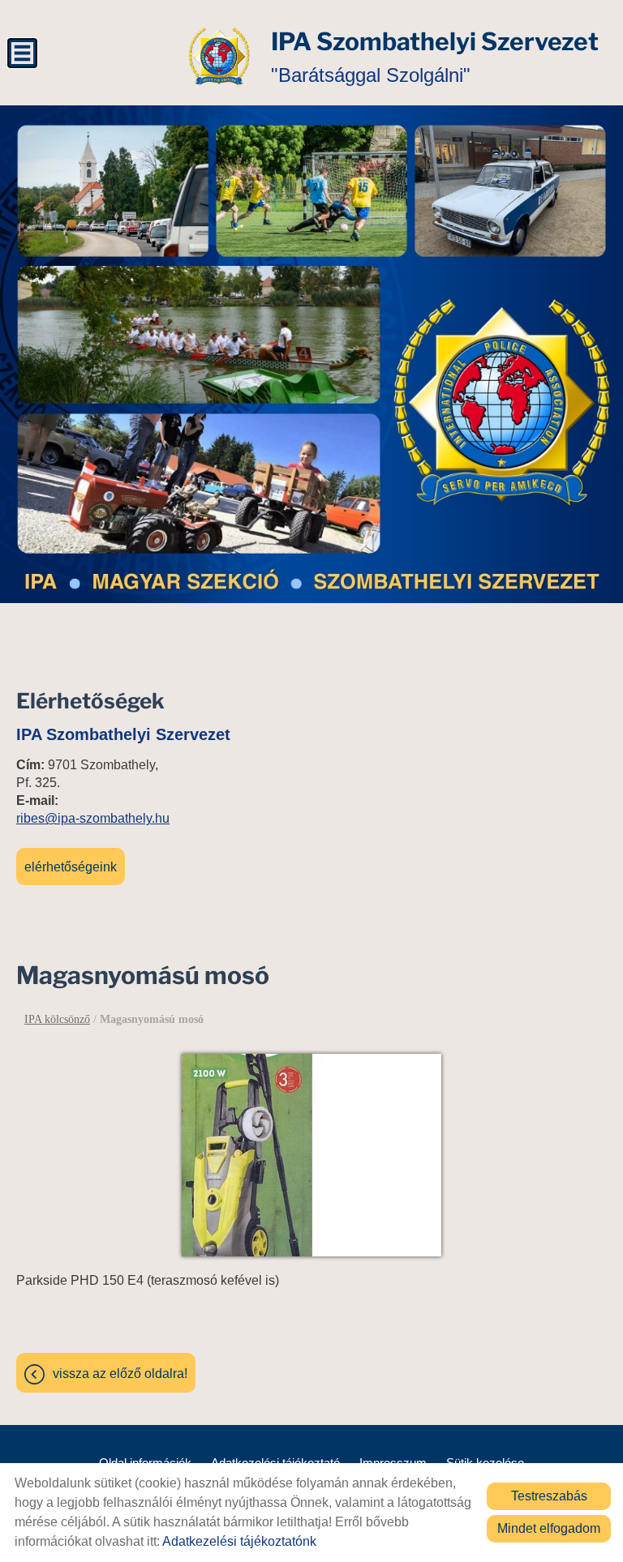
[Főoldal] (219, 56)
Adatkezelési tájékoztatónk (239, 1541)
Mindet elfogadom (548, 1528)
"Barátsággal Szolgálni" (435, 56)
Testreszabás (549, 1496)
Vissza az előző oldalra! (120, 1373)
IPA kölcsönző (57, 1019)
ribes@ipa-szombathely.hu (93, 818)
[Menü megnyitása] (22, 53)
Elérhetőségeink (70, 867)
